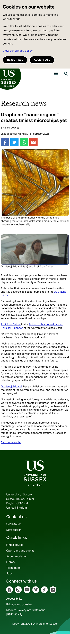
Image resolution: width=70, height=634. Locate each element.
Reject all (15, 59)
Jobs (9, 573)
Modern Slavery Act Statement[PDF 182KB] (25, 612)
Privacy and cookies (19, 604)
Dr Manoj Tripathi (11, 386)
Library (10, 562)
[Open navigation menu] (56, 73)
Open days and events (20, 550)
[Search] (66, 76)
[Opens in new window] (5, 142)
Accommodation (16, 556)
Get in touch (13, 524)
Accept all (42, 59)
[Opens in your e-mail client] (33, 142)
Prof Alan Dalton (11, 324)
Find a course (14, 544)
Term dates (13, 567)
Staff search (13, 529)
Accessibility (14, 598)
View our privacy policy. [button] (18, 50)
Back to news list (11, 442)
